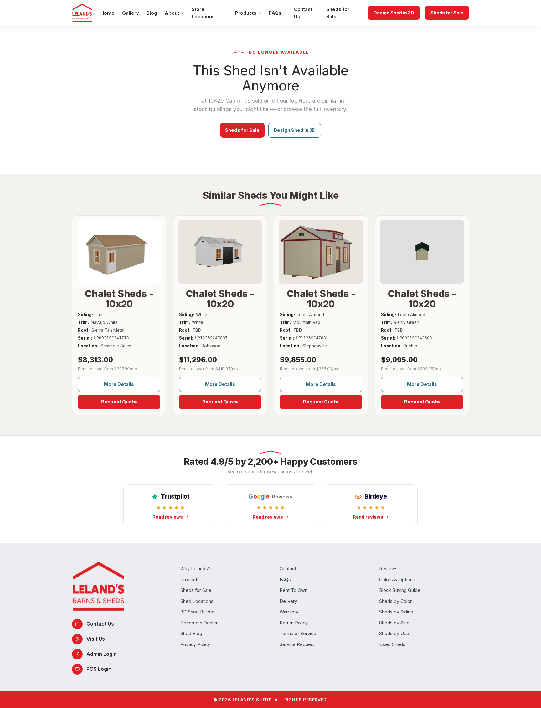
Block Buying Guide (399, 590)
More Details (119, 384)
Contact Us (303, 12)
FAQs (275, 13)
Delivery (288, 601)
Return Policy (294, 622)
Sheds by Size (394, 622)
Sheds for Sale (337, 12)
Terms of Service (298, 633)
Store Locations (203, 12)
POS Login (98, 669)
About (172, 13)
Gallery (130, 13)
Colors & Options (397, 579)
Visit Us (95, 639)
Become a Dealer (199, 622)
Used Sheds (392, 644)
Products (245, 13)
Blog (152, 13)
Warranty (289, 611)
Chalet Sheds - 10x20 (119, 298)
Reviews (388, 568)
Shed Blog (191, 633)
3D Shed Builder (197, 611)
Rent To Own (293, 590)
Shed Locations (197, 601)
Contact (288, 568)
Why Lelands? (195, 568)
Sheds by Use (394, 633)
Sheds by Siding (396, 611)
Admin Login (101, 654)
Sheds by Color (395, 601)
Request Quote (119, 401)
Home (107, 13)
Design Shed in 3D (394, 12)
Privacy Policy (195, 644)
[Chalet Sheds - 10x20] (119, 252)
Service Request (297, 644)
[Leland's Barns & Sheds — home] (82, 13)
